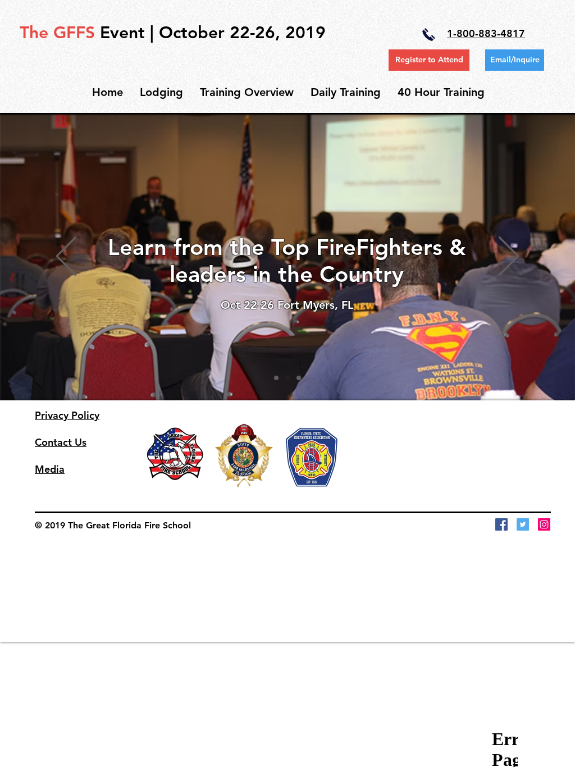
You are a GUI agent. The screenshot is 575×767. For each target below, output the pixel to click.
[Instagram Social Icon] (544, 524)
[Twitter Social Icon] (523, 524)
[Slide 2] (287, 378)
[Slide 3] (298, 378)
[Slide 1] (276, 378)
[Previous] (66, 256)
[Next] (509, 256)
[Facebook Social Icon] (501, 524)
